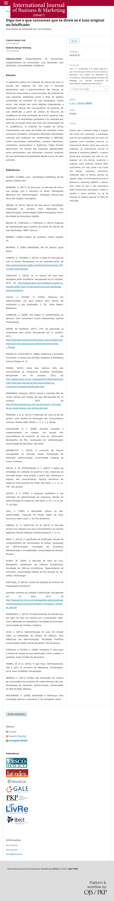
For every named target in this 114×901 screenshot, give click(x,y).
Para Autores (11, 849)
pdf (75, 41)
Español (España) (17, 736)
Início (8, 11)
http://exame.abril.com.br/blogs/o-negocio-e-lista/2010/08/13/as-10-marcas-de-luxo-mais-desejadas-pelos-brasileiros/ (34, 287)
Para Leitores (12, 845)
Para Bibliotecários (14, 854)
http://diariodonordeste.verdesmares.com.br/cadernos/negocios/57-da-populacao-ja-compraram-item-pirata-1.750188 (34, 343)
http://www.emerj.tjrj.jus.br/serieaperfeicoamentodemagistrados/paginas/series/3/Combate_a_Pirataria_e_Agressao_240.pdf (34, 604)
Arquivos (18, 11)
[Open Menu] (6, 3)
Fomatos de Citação (80, 89)
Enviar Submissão (16, 714)
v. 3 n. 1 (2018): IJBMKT (36, 11)
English (12, 731)
